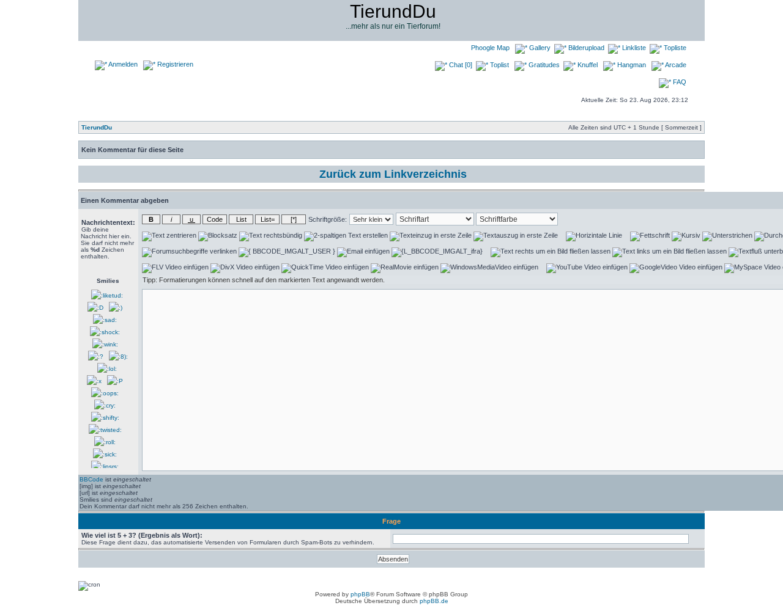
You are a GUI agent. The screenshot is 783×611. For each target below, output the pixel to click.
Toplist (498, 64)
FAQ (678, 82)
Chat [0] (459, 64)
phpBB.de (434, 601)
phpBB (360, 594)
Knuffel (587, 64)
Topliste (674, 47)
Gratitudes (543, 64)
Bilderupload (585, 47)
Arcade (675, 64)
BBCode (91, 479)
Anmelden (122, 64)
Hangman (630, 64)
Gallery (539, 47)
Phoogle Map (489, 47)
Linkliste (633, 47)
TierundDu (96, 127)
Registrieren (174, 64)
